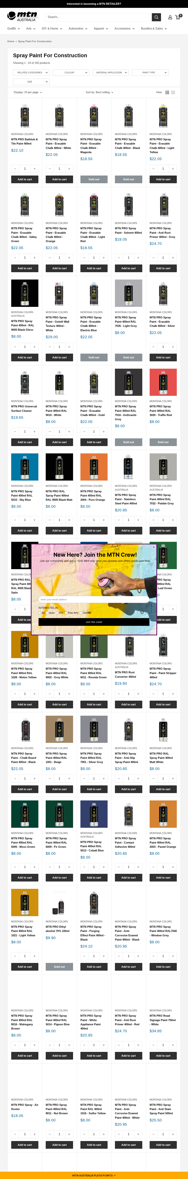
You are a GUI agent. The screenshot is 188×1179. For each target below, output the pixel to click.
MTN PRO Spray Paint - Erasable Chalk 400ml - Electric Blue (91, 324)
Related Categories (29, 72)
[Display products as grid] (167, 92)
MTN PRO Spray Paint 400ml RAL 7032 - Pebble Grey (162, 499)
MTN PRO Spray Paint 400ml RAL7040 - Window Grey (163, 931)
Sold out (93, 179)
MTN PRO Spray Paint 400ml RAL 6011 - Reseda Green (93, 673)
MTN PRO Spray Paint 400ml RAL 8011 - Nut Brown (57, 1109)
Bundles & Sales (152, 28)
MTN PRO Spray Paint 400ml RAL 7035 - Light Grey (126, 322)
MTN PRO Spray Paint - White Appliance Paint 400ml (91, 1022)
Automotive (76, 28)
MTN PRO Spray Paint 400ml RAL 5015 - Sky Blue (21, 495)
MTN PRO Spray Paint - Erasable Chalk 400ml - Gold (92, 411)
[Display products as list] (173, 92)
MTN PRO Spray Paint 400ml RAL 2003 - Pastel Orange (163, 842)
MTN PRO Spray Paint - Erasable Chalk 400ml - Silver (162, 322)
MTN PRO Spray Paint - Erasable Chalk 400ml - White (58, 143)
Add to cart (25, 179)
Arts (28, 28)
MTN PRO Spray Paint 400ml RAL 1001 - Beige (56, 758)
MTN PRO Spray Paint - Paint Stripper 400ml (163, 673)
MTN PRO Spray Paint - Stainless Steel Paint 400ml (126, 499)
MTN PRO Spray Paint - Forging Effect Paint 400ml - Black (92, 933)
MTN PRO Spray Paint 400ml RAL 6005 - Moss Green (23, 842)
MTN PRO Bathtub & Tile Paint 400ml (24, 141)
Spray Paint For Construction (35, 41)
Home (10, 41)
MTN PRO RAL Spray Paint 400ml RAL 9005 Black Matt (59, 495)
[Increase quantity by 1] (34, 169)
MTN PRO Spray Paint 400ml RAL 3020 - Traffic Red (161, 411)
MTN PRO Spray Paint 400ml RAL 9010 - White (56, 411)
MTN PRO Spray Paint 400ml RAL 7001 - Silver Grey (91, 758)
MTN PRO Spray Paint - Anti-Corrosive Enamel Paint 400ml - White (127, 1111)
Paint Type (148, 72)
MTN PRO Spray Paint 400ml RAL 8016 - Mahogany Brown (22, 1022)
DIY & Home (50, 28)
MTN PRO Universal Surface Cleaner (24, 408)
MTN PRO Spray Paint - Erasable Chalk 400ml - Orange (56, 235)
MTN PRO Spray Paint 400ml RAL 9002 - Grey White (57, 673)
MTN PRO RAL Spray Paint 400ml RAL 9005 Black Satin (22, 586)
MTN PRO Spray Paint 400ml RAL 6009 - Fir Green (56, 842)
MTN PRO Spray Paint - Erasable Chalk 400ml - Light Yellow (162, 146)
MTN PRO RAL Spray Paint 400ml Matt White (161, 758)
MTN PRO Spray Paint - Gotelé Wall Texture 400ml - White (57, 324)
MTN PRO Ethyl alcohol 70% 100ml (57, 928)
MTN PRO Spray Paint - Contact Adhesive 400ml (125, 842)
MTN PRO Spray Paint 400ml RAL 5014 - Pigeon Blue (58, 1020)
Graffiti (11, 28)
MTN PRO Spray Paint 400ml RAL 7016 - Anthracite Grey (125, 413)
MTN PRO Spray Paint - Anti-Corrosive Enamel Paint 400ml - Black (127, 933)
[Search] (156, 17)
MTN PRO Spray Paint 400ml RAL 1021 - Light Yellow (23, 931)
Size (29, 82)
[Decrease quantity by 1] (15, 169)
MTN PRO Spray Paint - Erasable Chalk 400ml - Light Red (92, 235)
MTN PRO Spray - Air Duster (24, 1107)
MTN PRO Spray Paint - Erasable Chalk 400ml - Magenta (91, 146)
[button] (94, 1175)
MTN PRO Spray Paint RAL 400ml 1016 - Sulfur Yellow (93, 1109)
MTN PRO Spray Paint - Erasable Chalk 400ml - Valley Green (24, 235)
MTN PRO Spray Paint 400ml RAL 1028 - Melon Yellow (24, 673)
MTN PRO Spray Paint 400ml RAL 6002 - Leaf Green (161, 584)
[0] (177, 17)
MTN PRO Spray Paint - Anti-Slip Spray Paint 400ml (126, 758)
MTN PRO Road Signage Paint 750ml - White (163, 1020)
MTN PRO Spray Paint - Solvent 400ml (128, 230)
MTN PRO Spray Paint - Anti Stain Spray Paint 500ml (161, 1109)
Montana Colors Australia (22, 314)
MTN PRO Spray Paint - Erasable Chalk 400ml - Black (127, 143)
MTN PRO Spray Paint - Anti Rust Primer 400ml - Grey (162, 232)
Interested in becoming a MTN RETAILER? (94, 3)
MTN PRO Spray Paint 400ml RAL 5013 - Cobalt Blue (92, 846)
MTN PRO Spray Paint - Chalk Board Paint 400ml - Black (23, 758)
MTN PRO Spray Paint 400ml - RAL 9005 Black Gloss (22, 325)
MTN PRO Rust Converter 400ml (125, 674)
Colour (69, 72)
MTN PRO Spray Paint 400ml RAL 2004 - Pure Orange (92, 495)
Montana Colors (22, 134)
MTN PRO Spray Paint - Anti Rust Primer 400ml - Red (127, 1020)
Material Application (109, 72)
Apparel (99, 28)
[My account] (170, 17)
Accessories (123, 28)
